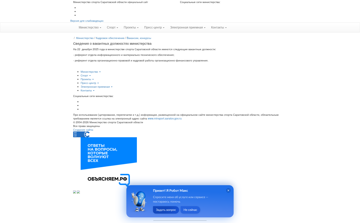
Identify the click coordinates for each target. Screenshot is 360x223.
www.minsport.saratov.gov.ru (165, 118)
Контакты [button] (218, 27)
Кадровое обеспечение (110, 38)
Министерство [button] (89, 27)
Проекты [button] (130, 27)
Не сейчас (190, 209)
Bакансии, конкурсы (139, 38)
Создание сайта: (83, 129)
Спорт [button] (111, 27)
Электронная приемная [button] (187, 27)
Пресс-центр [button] (153, 27)
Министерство (85, 38)
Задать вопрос (166, 209)
